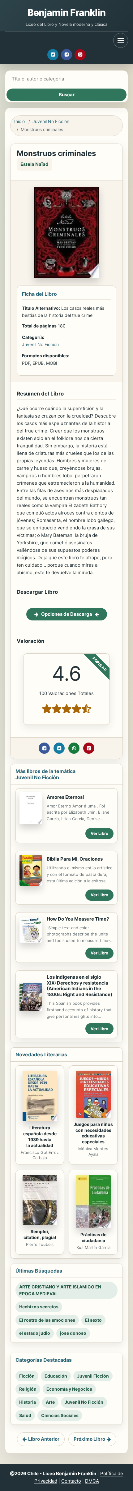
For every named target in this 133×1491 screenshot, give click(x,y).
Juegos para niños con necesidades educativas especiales (93, 1133)
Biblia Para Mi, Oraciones (75, 859)
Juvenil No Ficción (50, 121)
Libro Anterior (43, 1439)
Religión (27, 1389)
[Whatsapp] (73, 748)
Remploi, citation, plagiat (40, 1234)
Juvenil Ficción (93, 1376)
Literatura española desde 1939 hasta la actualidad (40, 1136)
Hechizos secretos (38, 1306)
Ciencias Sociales (60, 1415)
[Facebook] (66, 54)
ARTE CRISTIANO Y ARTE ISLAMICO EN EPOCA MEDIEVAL (60, 1290)
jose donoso (73, 1333)
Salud (25, 1415)
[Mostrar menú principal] (120, 40)
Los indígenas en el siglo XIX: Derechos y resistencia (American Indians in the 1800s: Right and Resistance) (79, 985)
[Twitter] (52, 54)
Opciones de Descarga (66, 614)
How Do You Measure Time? (78, 919)
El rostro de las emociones (47, 1320)
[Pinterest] (80, 54)
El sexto (93, 1320)
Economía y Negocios (69, 1389)
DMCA (92, 1481)
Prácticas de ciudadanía (93, 1237)
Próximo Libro (89, 1439)
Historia (27, 1402)
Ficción (27, 1376)
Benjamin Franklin (67, 12)
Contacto (71, 1481)
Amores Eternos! (65, 797)
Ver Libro (99, 833)
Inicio (19, 121)
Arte (50, 1402)
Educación (56, 1376)
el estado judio (34, 1333)
